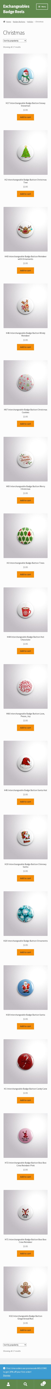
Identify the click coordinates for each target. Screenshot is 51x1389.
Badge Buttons (19, 21)
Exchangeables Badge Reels (16, 8)
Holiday (30, 21)
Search (25, 1384)
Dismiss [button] (6, 1375)
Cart (39, 1382)
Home (8, 21)
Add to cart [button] (25, 117)
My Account (8, 1384)
